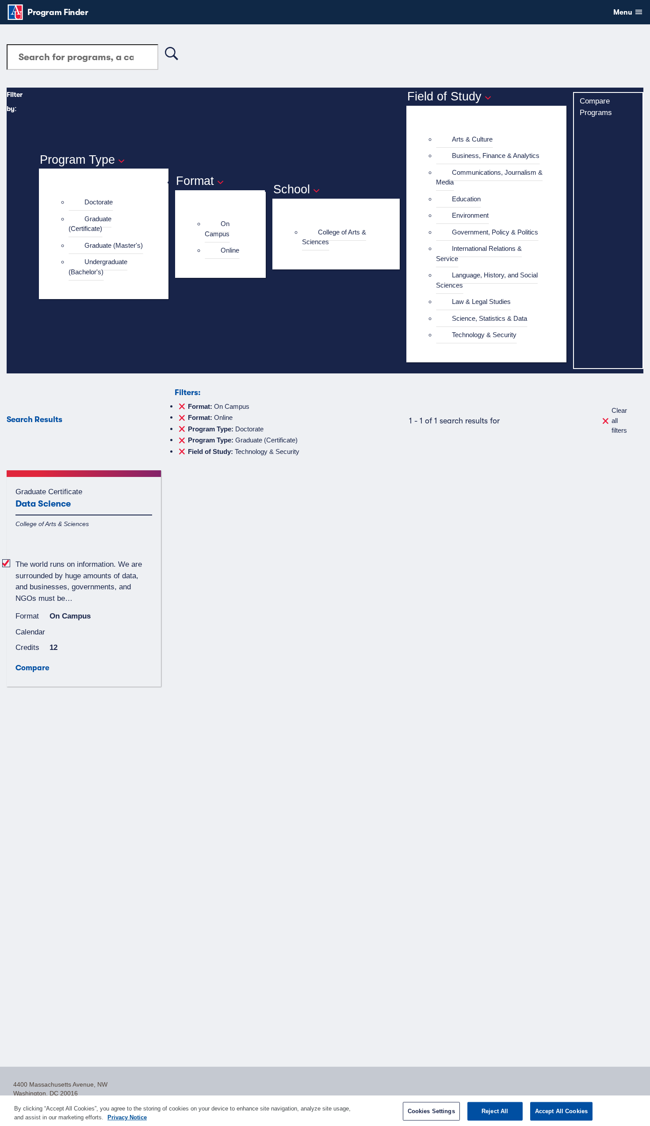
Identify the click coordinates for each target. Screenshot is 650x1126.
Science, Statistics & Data (489, 318)
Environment (470, 215)
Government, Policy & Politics (495, 232)
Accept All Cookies (561, 1111)
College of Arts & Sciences (334, 237)
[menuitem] (107, 202)
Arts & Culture (472, 139)
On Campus (217, 229)
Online (230, 250)
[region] (325, 1110)
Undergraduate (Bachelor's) (98, 267)
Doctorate (98, 202)
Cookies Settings (431, 1111)
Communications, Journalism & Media (489, 177)
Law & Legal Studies (481, 301)
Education (466, 199)
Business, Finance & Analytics (495, 155)
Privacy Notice (127, 1117)
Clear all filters (619, 420)
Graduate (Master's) (113, 245)
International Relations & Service (479, 253)
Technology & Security (484, 334)
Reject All (495, 1111)
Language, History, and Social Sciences (487, 280)
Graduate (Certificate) (90, 224)
